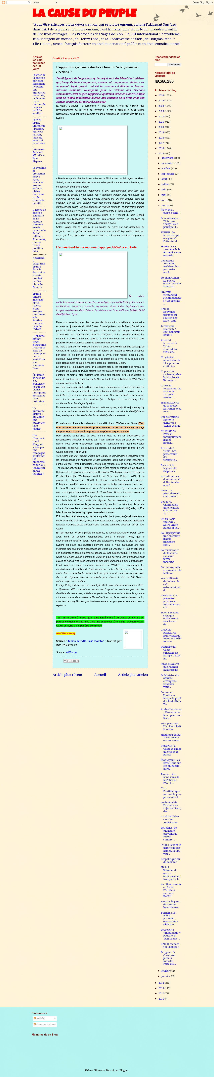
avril (165, 200)
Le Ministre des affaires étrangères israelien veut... (170, 681)
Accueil (100, 675)
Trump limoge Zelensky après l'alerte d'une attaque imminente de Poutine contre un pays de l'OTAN (39, 311)
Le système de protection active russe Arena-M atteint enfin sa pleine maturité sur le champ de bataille (39, 185)
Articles (41, 1018)
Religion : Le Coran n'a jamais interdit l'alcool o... (168, 958)
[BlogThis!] (68, 661)
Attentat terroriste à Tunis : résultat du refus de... (169, 346)
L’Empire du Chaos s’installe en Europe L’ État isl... (170, 652)
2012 (161, 993)
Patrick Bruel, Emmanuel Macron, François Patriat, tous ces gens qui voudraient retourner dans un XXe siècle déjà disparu (39, 140)
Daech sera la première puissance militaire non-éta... (171, 601)
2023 (161, 111)
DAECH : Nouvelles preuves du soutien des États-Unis (169, 314)
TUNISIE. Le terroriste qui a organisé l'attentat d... (170, 237)
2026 (161, 95)
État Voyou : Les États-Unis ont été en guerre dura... (171, 764)
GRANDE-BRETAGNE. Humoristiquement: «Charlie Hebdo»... (171, 635)
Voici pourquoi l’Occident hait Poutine (171, 726)
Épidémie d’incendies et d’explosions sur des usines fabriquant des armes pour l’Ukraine (39, 388)
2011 (161, 998)
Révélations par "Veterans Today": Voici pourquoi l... (170, 223)
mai (164, 194)
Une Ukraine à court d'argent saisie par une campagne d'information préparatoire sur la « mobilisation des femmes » (39, 454)
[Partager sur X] (71, 661)
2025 (161, 100)
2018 (161, 137)
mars (165, 205)
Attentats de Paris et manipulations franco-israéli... (171, 436)
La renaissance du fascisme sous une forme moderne (170, 556)
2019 (161, 132)
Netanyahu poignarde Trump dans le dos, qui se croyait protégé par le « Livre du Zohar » (39, 272)
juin (164, 189)
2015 (161, 153)
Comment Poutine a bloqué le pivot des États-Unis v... (171, 698)
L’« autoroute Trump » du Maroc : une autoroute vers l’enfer (39, 418)
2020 (161, 126)
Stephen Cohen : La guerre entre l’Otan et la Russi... (171, 282)
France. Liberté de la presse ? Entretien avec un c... (171, 407)
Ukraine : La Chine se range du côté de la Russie (171, 750)
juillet (166, 184)
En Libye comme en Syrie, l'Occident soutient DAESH (171, 890)
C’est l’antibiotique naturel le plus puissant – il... (171, 793)
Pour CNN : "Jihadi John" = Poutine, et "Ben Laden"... (171, 934)
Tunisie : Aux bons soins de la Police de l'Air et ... (170, 779)
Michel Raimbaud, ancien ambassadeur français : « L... (171, 873)
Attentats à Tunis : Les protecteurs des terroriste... (169, 454)
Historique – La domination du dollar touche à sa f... (171, 481)
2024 (161, 105)
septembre (168, 173)
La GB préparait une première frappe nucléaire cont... (170, 538)
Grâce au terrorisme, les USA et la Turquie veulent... (171, 391)
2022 (161, 116)
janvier (166, 976)
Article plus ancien (133, 675)
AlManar (71, 652)
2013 (161, 988)
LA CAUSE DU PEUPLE (84, 14)
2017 (161, 142)
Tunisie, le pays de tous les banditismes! (170, 904)
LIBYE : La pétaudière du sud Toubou (170, 493)
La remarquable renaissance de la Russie (171, 570)
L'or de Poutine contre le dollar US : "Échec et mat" (171, 421)
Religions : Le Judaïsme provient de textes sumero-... (169, 833)
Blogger (124, 1070)
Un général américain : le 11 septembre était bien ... (170, 362)
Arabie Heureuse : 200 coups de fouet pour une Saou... (171, 714)
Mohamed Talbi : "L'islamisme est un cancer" (171, 737)
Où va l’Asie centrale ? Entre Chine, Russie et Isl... (170, 523)
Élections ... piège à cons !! (170, 211)
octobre (166, 168)
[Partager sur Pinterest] (77, 661)
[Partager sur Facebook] (74, 661)
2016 (161, 148)
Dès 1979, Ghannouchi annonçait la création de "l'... (170, 507)
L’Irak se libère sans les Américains (170, 819)
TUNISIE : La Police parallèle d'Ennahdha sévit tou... (169, 918)
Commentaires (45, 1024)
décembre (168, 157)
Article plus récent (67, 675)
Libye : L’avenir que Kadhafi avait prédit (170, 666)
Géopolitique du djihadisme (170, 861)
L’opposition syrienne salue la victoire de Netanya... (171, 376)
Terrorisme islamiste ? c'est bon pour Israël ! (170, 330)
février (166, 970)
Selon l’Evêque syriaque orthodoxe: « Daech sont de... (169, 618)
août (165, 179)
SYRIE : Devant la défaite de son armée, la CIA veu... (171, 849)
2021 (161, 121)
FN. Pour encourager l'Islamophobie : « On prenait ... (171, 297)
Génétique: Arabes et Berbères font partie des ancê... (170, 266)
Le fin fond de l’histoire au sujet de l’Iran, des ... (171, 807)
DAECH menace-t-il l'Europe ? (170, 946)
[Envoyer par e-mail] (65, 661)
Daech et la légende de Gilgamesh (168, 468)
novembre (168, 163)
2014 (161, 982)
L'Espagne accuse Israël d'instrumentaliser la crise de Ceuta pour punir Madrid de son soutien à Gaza (39, 352)
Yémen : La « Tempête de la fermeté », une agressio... (171, 251)
